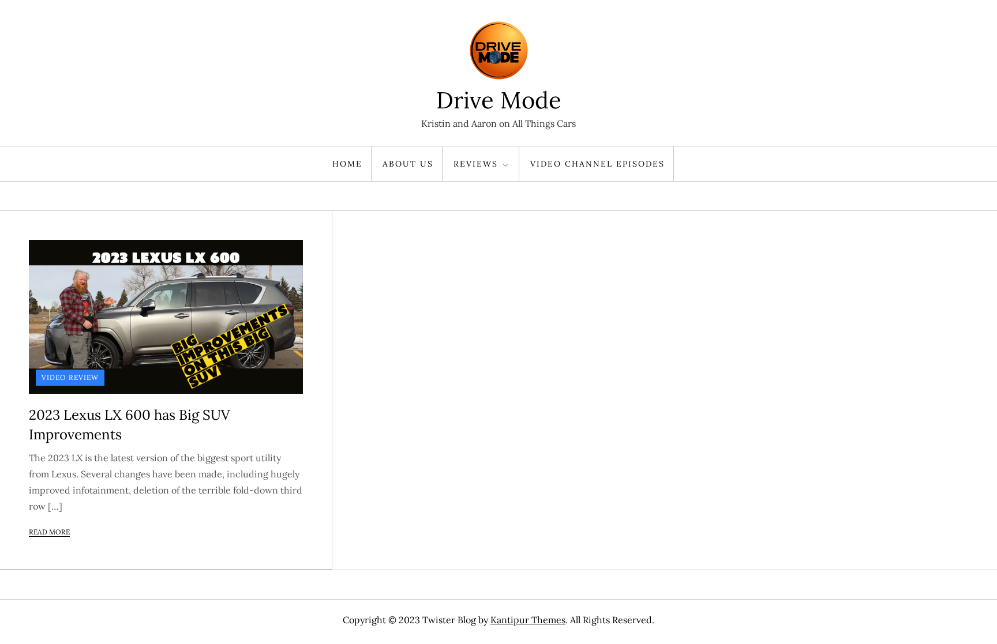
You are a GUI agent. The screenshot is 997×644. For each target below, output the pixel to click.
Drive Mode (498, 100)
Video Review (70, 377)
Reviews (475, 164)
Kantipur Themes (527, 620)
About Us (408, 164)
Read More (49, 532)
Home (347, 164)
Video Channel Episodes (597, 164)
